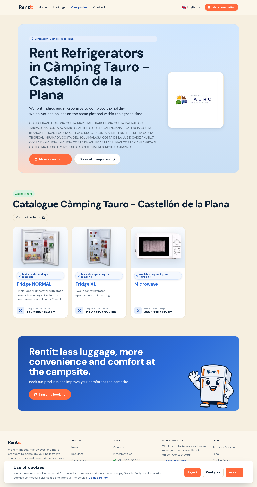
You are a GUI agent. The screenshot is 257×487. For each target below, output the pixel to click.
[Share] (62, 231)
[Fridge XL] (99, 247)
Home (43, 7)
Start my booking (52, 394)
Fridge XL (85, 284)
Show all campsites (95, 159)
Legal (216, 454)
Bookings (59, 7)
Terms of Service (224, 447)
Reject (192, 472)
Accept (234, 472)
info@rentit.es (122, 454)
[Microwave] (158, 247)
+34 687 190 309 (128, 460)
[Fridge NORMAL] (40, 247)
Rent (26, 7)
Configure (213, 472)
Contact (99, 7)
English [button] (192, 7)
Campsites (79, 7)
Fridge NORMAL (34, 284)
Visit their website (28, 217)
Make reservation (223, 7)
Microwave (146, 284)
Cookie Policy (221, 460)
